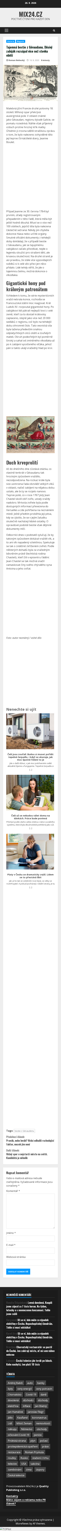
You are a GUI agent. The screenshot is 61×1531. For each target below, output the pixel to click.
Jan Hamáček (15, 1412)
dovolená (13, 1400)
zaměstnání (14, 1469)
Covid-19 (31, 1394)
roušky (12, 1458)
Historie (10, 41)
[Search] (54, 30)
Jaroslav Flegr (36, 1412)
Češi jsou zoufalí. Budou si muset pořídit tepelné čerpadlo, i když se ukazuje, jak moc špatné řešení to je (30, 757)
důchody (43, 1400)
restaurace (14, 1452)
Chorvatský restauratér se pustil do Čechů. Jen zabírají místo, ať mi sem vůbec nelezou (30, 1350)
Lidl (10, 1423)
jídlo (10, 1417)
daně (43, 1394)
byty (10, 1388)
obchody (42, 1429)
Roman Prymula (34, 1452)
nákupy (12, 1429)
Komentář (13, 1191)
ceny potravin (44, 1388)
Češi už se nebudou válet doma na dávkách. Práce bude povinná (30, 817)
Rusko (24, 1458)
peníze (38, 1435)
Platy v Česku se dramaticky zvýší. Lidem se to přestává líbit (30, 876)
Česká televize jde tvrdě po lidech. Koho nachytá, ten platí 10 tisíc (29, 1362)
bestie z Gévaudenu (24, 1130)
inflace (26, 1406)
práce (45, 1446)
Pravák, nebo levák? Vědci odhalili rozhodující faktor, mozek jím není (30, 1140)
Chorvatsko (14, 1394)
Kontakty (12, 1496)
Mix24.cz (30, 14)
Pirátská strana (17, 1440)
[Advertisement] (30, 176)
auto (30, 1383)
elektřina (13, 1406)
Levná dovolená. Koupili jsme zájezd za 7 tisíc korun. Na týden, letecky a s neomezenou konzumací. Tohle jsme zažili (29, 1308)
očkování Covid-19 (18, 1435)
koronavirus (39, 1417)
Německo (26, 1429)
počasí (44, 1440)
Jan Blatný (41, 1406)
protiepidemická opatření (23, 1446)
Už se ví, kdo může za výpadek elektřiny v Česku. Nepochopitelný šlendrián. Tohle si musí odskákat (29, 1323)
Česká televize (16, 1475)
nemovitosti (43, 1423)
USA (23, 1463)
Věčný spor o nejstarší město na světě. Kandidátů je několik (27, 1154)
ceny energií (24, 1388)
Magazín (20, 41)
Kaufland (22, 1417)
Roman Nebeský (17, 60)
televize (12, 1463)
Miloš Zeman (24, 1423)
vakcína (35, 1463)
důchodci (28, 1400)
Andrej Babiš (15, 1383)
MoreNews (22, 1523)
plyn (32, 1440)
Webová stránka (15, 1257)
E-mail (10, 1245)
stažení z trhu (40, 1458)
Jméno (11, 1233)
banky (40, 1383)
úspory (40, 1469)
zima (28, 1469)
